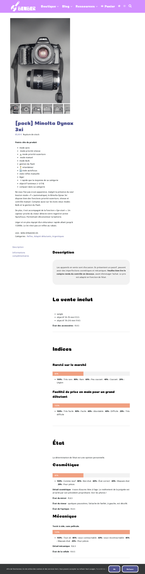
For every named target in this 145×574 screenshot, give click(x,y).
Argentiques (58, 236)
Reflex (30, 236)
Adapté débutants (42, 236)
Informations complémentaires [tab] (20, 254)
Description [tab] (17, 247)
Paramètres (101, 569)
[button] (130, 6)
